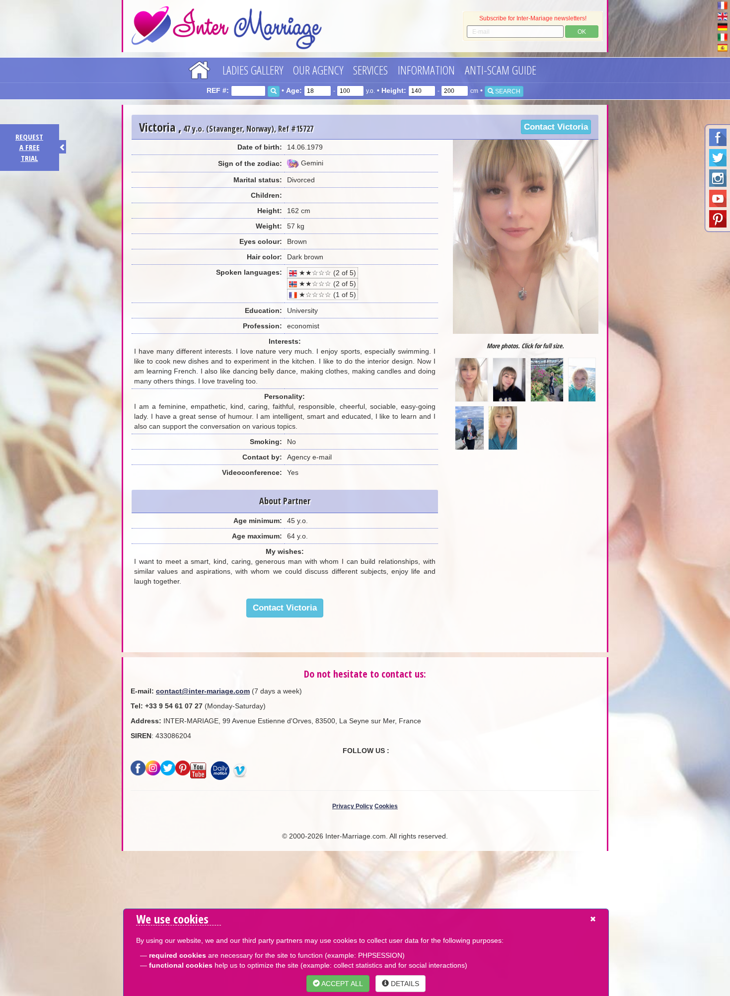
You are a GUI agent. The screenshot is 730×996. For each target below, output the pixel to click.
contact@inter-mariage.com (203, 691)
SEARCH (507, 91)
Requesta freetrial (29, 147)
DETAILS (404, 984)
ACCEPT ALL (341, 984)
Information (426, 70)
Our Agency (318, 70)
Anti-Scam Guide (500, 70)
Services (370, 70)
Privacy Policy (352, 806)
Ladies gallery (252, 70)
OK (582, 31)
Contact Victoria (556, 127)
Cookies (386, 806)
